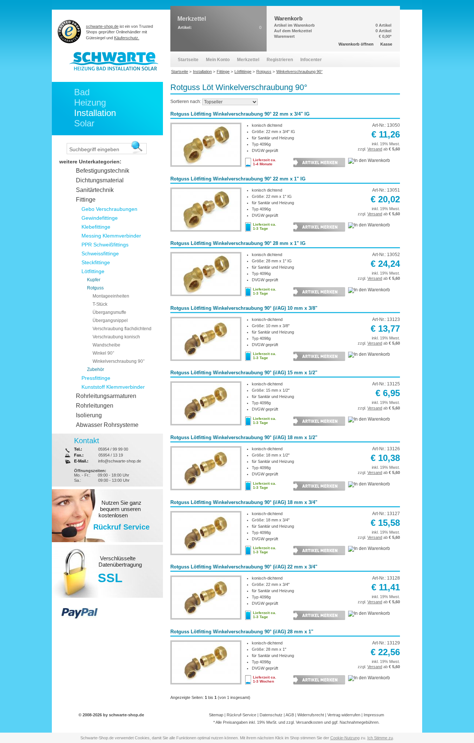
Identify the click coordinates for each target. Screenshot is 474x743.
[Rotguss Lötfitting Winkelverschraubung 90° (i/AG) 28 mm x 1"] (205, 686)
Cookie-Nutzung (345, 738)
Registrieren (280, 59)
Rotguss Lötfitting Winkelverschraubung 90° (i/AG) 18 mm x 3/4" (243, 502)
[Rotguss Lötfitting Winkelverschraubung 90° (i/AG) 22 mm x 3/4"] (205, 621)
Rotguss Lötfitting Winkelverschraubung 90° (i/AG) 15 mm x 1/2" (243, 372)
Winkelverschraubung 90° (119, 361)
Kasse (386, 44)
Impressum (374, 715)
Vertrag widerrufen (343, 715)
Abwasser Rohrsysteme (107, 425)
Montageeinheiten (111, 296)
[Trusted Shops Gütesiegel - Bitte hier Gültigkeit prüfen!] (69, 31)
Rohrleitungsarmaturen (106, 396)
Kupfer (93, 279)
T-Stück (100, 304)
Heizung (90, 102)
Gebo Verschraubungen (109, 209)
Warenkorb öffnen (356, 44)
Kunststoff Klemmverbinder (113, 387)
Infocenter (311, 59)
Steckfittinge (95, 262)
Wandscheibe (106, 345)
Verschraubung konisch (116, 336)
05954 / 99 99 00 (113, 449)
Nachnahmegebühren (359, 722)
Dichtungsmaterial (100, 180)
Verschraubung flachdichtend (122, 328)
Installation (95, 113)
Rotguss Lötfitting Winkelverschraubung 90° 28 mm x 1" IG (238, 243)
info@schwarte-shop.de (119, 461)
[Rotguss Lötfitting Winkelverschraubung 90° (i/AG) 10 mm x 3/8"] (205, 362)
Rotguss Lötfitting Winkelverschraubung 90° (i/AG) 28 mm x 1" (241, 631)
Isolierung (89, 415)
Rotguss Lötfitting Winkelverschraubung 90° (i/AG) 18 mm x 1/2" (243, 437)
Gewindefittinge (99, 218)
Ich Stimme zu (380, 738)
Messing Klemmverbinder (111, 236)
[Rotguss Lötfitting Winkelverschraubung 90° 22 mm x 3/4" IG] (205, 168)
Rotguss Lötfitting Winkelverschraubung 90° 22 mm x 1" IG (238, 179)
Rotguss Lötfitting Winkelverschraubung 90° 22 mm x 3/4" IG (240, 114)
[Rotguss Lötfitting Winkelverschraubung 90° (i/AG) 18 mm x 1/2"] (205, 491)
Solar (84, 123)
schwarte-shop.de (102, 26)
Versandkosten (309, 722)
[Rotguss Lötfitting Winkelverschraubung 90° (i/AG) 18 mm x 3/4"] (205, 556)
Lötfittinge (92, 271)
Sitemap (216, 715)
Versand (374, 149)
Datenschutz (271, 715)
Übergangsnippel (110, 320)
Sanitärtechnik (95, 190)
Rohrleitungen (94, 405)
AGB (290, 715)
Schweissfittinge (100, 253)
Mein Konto (218, 59)
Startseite (188, 59)
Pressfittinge (95, 378)
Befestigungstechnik (102, 170)
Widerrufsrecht (310, 715)
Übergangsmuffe (109, 312)
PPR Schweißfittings (104, 245)
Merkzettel (248, 59)
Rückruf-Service (241, 715)
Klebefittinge (95, 227)
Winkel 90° (103, 353)
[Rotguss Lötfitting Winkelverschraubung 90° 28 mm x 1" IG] (205, 297)
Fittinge (86, 199)
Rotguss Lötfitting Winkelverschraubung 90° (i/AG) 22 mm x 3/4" (243, 567)
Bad (82, 92)
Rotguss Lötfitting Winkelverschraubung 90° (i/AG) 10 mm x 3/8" (243, 308)
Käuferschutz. (126, 38)
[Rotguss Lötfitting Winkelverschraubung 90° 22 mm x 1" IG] (205, 233)
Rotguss (95, 288)
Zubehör (95, 369)
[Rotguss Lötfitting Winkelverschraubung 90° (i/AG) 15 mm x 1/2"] (205, 426)
